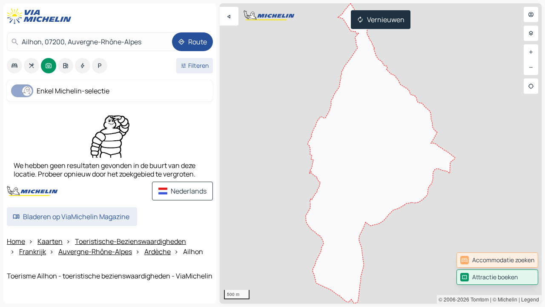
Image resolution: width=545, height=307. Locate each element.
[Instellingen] (531, 33)
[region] (381, 153)
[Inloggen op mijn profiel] (531, 14)
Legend (530, 299)
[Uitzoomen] (531, 67)
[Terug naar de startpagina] (41, 16)
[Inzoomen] (531, 52)
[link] (497, 260)
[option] (14, 65)
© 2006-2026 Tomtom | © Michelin (478, 299)
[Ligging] (531, 86)
